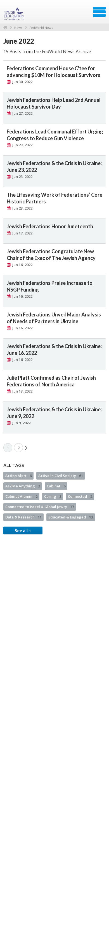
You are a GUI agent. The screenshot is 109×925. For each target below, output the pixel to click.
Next (26, 448)
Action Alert (18, 475)
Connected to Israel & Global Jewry (39, 506)
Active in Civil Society (60, 475)
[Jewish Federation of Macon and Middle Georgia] (14, 14)
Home (5, 27)
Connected (80, 496)
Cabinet (56, 486)
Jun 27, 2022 (22, 113)
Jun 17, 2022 (22, 233)
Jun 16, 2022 (22, 264)
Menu (99, 12)
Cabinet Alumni (21, 496)
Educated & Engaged (70, 517)
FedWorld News (41, 27)
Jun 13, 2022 (22, 391)
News (18, 27)
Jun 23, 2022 (22, 144)
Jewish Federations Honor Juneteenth (50, 226)
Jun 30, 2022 (22, 81)
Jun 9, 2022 (21, 422)
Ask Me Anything (22, 486)
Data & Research (23, 517)
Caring (52, 496)
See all (22, 530)
